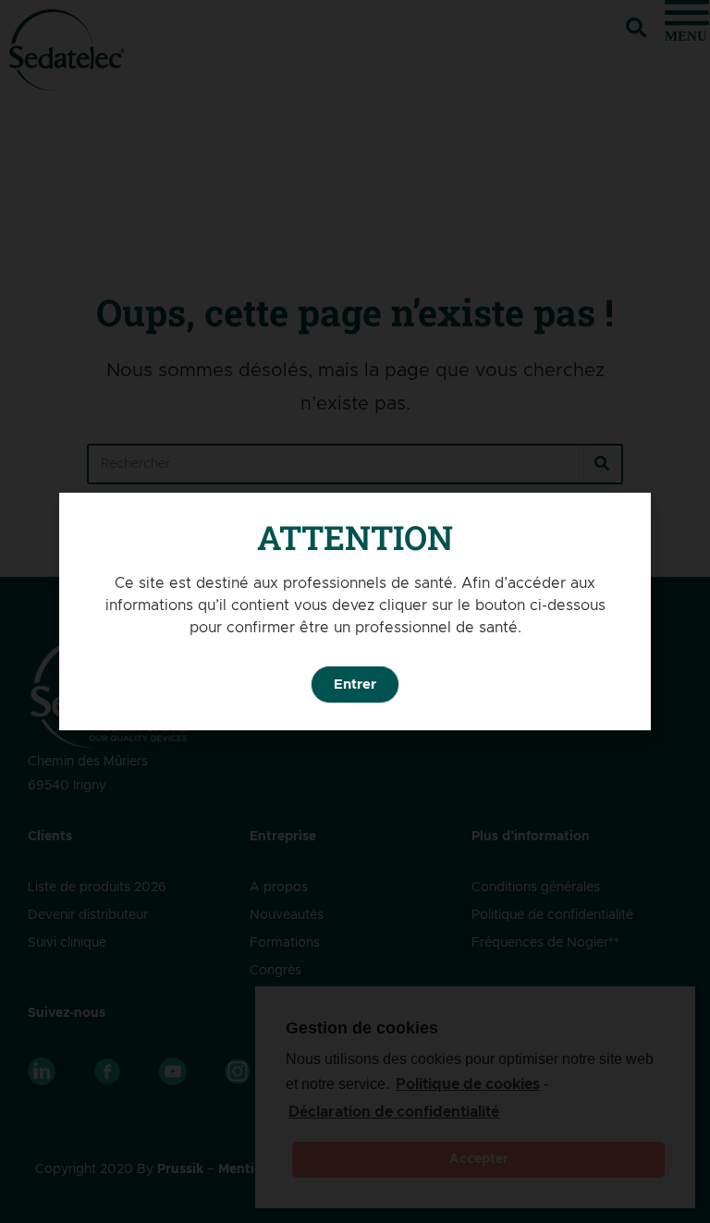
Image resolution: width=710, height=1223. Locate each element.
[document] (355, 611)
